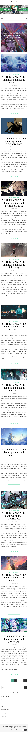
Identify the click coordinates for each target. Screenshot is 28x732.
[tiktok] (11, 1)
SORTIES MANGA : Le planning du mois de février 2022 (14, 639)
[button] (24, 730)
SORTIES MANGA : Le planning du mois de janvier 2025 (14, 37)
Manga (3, 706)
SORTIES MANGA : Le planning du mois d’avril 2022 (14, 515)
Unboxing (3, 713)
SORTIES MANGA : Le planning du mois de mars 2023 (14, 387)
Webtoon (3, 716)
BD (2, 699)
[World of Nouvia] (14, 9)
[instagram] (16, 1)
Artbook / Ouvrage (6, 696)
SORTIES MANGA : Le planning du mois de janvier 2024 (14, 79)
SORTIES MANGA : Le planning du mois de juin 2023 (14, 264)
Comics (3, 703)
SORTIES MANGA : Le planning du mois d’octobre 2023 (14, 141)
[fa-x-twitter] (14, 1)
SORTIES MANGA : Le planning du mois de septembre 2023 (14, 202)
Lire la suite (14, 113)
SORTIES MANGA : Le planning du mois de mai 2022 (14, 452)
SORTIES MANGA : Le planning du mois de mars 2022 (14, 577)
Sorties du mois (14, 33)
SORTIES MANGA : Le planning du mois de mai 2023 (14, 326)
